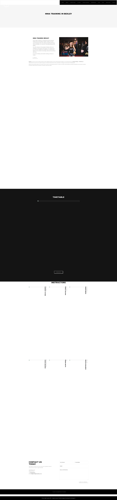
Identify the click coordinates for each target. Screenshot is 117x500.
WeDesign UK (73, 498)
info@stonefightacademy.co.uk (36, 473)
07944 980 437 (32, 472)
